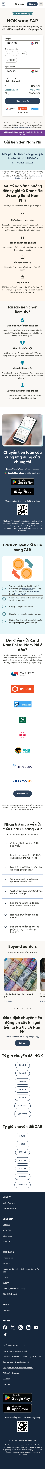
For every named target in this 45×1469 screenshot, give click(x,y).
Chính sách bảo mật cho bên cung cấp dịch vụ (22, 1356)
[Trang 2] (20, 1008)
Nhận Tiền (7, 1230)
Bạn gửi (8, 39)
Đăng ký (32, 4)
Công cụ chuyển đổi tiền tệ (14, 1288)
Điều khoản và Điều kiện (23, 127)
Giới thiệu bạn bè (10, 1294)
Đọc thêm (9, 1001)
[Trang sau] (30, 1008)
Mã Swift (6, 1263)
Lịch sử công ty (9, 1203)
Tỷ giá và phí (8, 1258)
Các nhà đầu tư (9, 1208)
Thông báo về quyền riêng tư (15, 1351)
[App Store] (22, 491)
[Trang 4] (25, 1008)
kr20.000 (11, 60)
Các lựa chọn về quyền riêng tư (16, 1362)
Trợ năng (6, 1379)
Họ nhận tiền (10, 67)
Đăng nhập (19, 4)
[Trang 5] (27, 1008)
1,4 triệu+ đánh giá (24, 473)
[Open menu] (41, 4)
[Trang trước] (14, 1008)
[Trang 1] (17, 1008)
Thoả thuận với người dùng (14, 1345)
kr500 (9, 54)
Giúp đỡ (6, 1310)
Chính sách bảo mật (11, 1373)
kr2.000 (21, 54)
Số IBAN (6, 1283)
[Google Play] (22, 481)
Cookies (6, 1384)
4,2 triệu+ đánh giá (23, 469)
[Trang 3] (22, 1008)
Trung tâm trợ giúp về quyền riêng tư (18, 1368)
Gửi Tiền (6, 1225)
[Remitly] (3, 4)
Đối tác (6, 1277)
